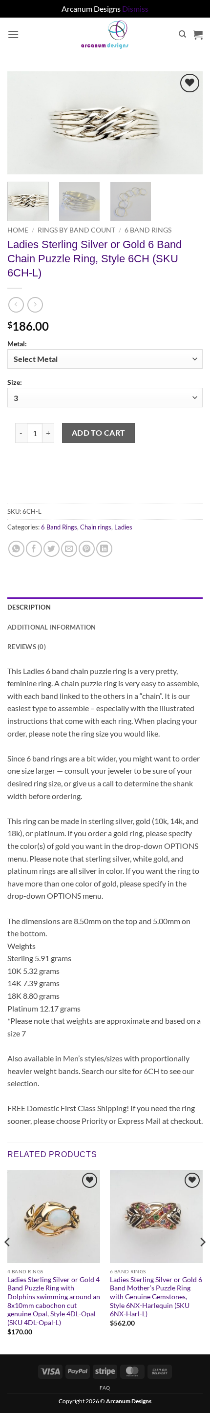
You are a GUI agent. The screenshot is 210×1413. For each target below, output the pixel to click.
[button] (13, 34)
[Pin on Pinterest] (87, 549)
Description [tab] (29, 607)
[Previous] (23, 122)
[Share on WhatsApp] (16, 549)
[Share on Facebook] (34, 549)
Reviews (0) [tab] (26, 647)
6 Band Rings (148, 230)
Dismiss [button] (135, 8)
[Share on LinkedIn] (104, 549)
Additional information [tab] (51, 627)
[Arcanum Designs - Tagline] (105, 35)
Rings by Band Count (76, 230)
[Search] (182, 34)
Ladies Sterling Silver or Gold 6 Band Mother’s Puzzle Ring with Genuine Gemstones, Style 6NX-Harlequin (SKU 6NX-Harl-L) (156, 1297)
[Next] (186, 122)
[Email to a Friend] (69, 549)
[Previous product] (34, 304)
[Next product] (15, 304)
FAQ (105, 1388)
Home (17, 230)
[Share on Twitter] (51, 549)
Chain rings (95, 527)
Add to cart (99, 432)
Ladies (123, 527)
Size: (14, 382)
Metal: (17, 343)
